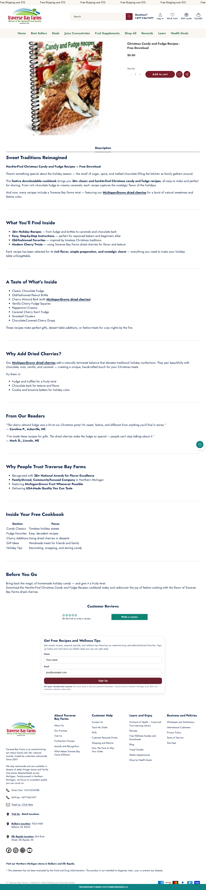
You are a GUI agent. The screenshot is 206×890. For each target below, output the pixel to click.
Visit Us (58, 736)
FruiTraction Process (64, 741)
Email (46, 666)
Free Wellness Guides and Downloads (142, 737)
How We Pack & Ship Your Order (103, 749)
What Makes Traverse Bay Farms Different (67, 753)
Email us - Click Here (22, 804)
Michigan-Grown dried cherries (124, 192)
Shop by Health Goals (140, 760)
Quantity (131, 68)
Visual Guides (136, 749)
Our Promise (60, 730)
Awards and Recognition (66, 746)
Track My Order (100, 727)
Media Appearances (139, 755)
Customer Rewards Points (104, 737)
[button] (103, 887)
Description (103, 148)
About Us (59, 725)
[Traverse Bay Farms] (24, 16)
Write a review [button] (129, 617)
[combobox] (102, 16)
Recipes (133, 730)
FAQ (94, 732)
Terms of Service (175, 737)
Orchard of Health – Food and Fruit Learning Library (145, 723)
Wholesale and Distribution (180, 722)
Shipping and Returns (102, 743)
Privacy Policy (174, 732)
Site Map (171, 743)
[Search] (129, 16)
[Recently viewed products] (199, 444)
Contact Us (97, 722)
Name (47, 654)
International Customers (178, 727)
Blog (131, 744)
